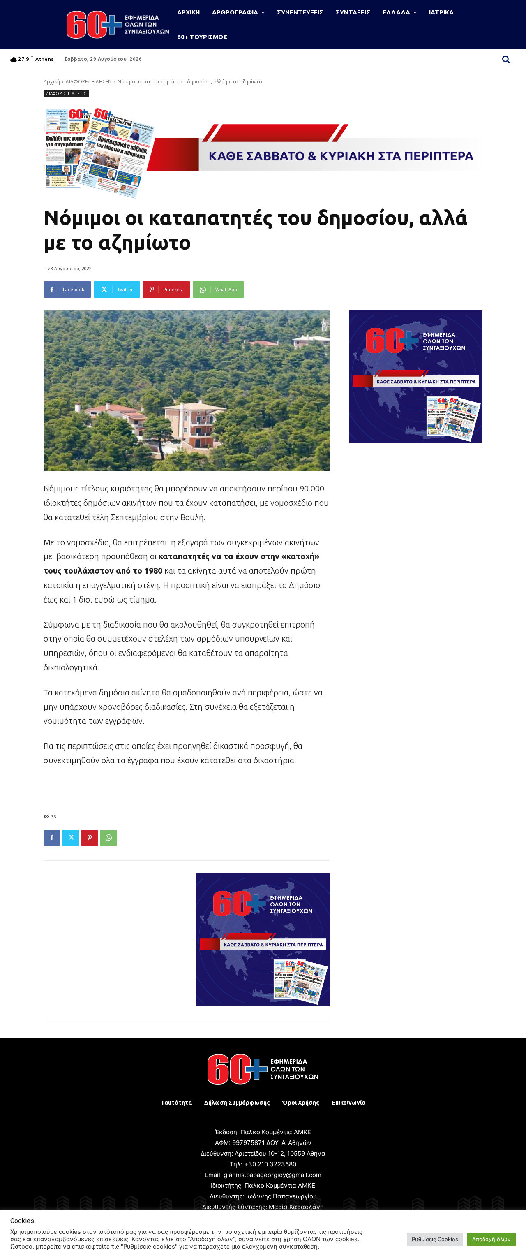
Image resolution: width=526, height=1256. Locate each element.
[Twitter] (70, 838)
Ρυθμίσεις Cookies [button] (435, 1239)
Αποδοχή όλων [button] (491, 1239)
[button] (506, 59)
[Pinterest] (89, 838)
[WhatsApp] (108, 838)
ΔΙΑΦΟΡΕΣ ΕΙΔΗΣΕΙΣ (88, 81)
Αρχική (52, 81)
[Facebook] (52, 838)
